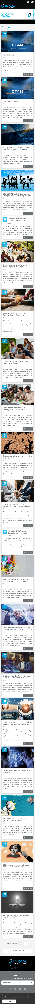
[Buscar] (28, 2)
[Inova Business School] (13, 6)
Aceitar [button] (9, 1001)
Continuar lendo (28, 74)
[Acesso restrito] (32, 2)
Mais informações (16, 951)
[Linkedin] (15, 989)
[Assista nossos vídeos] (20, 989)
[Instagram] (24, 989)
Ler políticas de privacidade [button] (22, 997)
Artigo (4, 57)
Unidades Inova (7, 982)
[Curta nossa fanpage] (10, 989)
